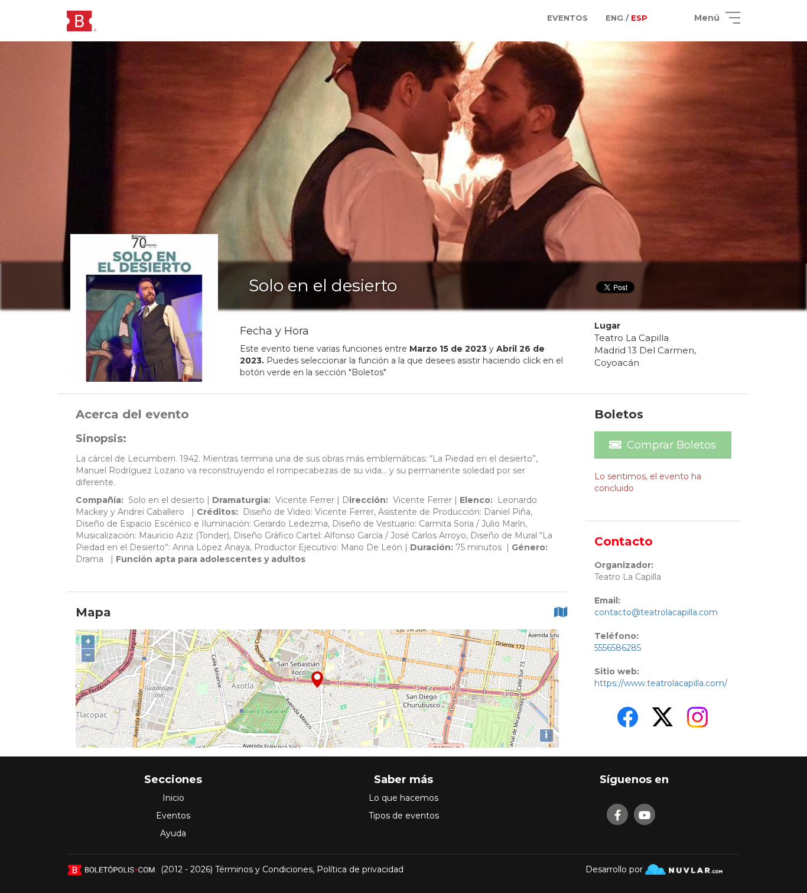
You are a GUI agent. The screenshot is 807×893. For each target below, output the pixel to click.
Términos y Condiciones (264, 869)
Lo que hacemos (403, 798)
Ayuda (173, 833)
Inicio (173, 798)
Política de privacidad (360, 869)
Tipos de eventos (404, 815)
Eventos (173, 815)
